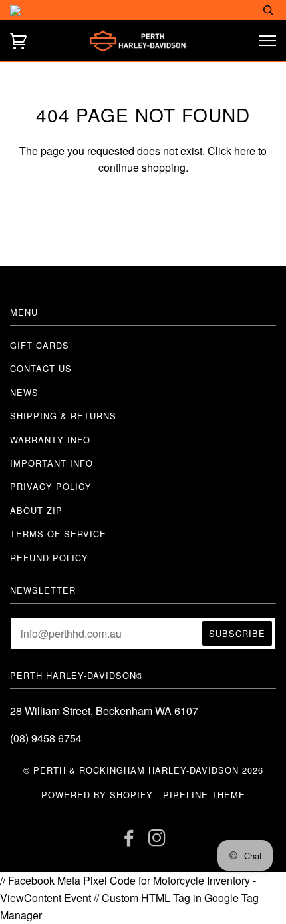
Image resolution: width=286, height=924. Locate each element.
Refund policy (49, 557)
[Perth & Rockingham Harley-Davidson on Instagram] (157, 841)
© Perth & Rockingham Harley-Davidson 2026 (143, 770)
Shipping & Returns (63, 415)
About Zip (36, 510)
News (24, 392)
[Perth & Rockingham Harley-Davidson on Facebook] (129, 841)
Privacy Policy (51, 486)
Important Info (51, 463)
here (244, 150)
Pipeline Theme (204, 794)
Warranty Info (50, 439)
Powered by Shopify (97, 794)
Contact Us (41, 368)
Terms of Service (58, 533)
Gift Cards (39, 345)
